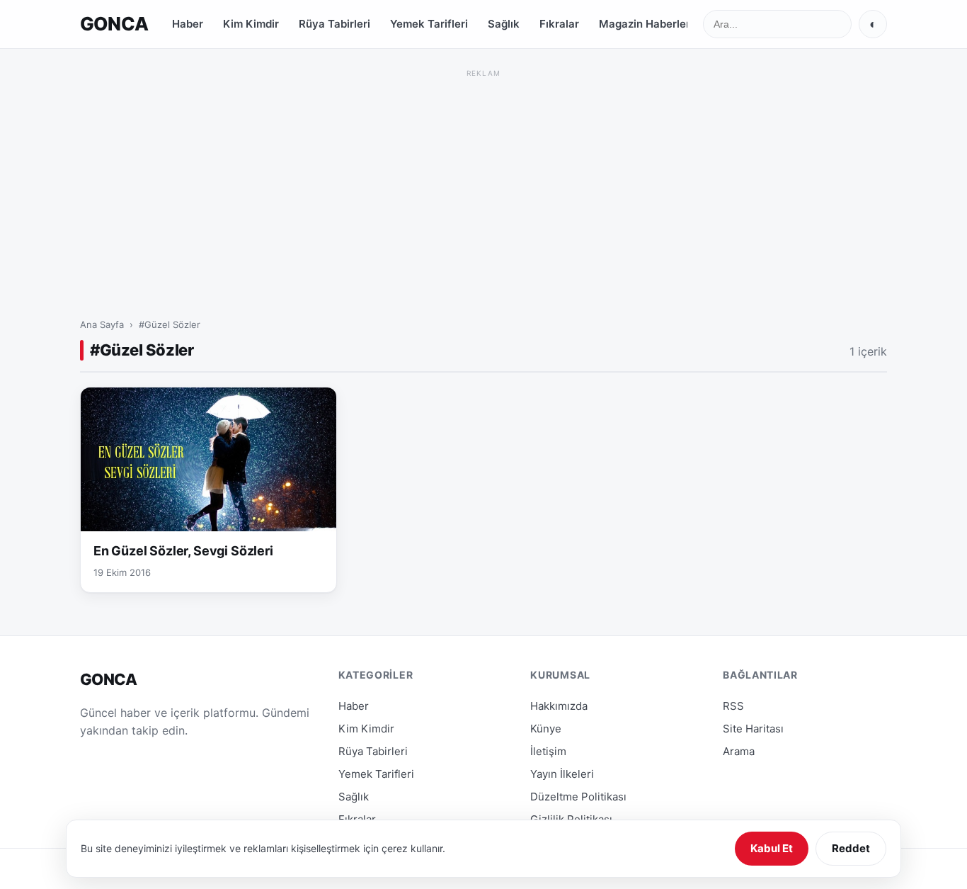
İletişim (548, 751)
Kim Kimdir (251, 23)
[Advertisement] (483, 180)
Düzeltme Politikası (578, 796)
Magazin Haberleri (646, 23)
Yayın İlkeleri (562, 774)
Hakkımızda (559, 706)
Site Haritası (753, 728)
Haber (187, 23)
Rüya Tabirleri (334, 23)
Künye (545, 728)
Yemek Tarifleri (429, 23)
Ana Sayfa (102, 324)
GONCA (114, 24)
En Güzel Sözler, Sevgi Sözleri (183, 550)
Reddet (851, 848)
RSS (733, 706)
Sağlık (504, 23)
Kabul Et (771, 848)
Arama (739, 751)
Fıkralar (559, 23)
